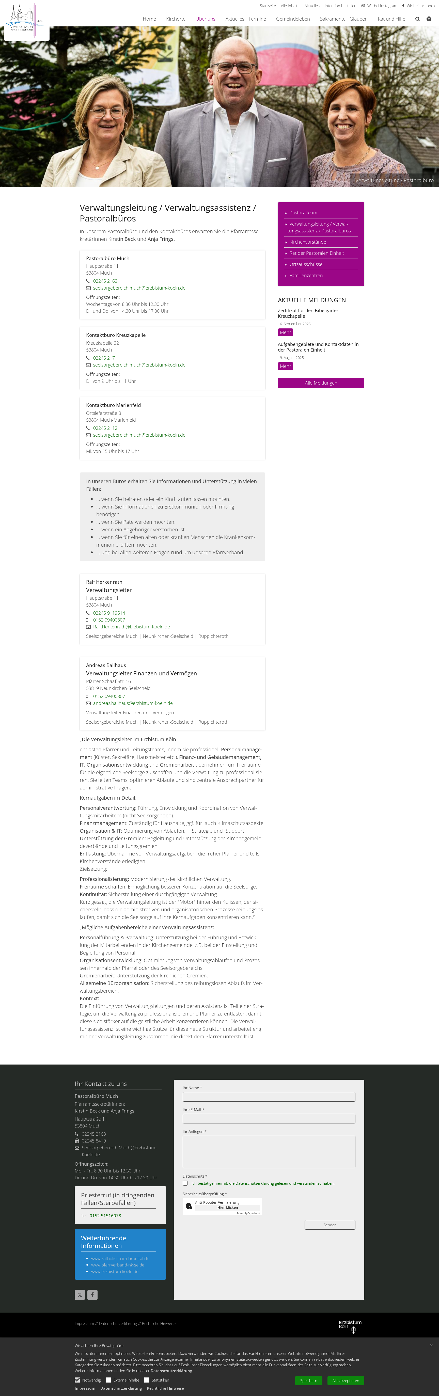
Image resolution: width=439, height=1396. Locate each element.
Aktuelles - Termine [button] (246, 19)
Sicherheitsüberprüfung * (205, 1193)
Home (149, 19)
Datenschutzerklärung (171, 1370)
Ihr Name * (192, 1087)
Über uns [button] (205, 19)
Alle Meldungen (321, 383)
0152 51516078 (105, 1215)
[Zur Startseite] (27, 20)
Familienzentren (306, 275)
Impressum (85, 1388)
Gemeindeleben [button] (293, 19)
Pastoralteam (303, 213)
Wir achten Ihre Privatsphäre (99, 1345)
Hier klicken (227, 1207)
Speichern (308, 1380)
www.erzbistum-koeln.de (114, 1271)
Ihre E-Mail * (193, 1109)
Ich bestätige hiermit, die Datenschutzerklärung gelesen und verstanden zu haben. (263, 1183)
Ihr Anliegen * (195, 1131)
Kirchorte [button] (175, 19)
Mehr (285, 332)
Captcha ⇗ (248, 1213)
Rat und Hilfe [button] (391, 19)
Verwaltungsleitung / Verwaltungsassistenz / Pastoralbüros (319, 227)
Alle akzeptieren (346, 1380)
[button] (414, 19)
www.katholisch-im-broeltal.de (120, 1258)
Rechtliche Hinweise (165, 1388)
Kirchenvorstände (308, 242)
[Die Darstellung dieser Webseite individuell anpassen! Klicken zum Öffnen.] (425, 19)
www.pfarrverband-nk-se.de (117, 1265)
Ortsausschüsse (306, 264)
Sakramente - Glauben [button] (344, 19)
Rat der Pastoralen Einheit (317, 253)
